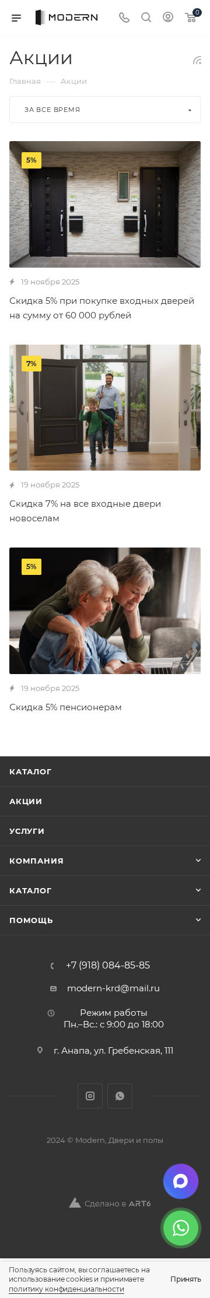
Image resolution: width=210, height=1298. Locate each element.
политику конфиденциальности (66, 1289)
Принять (185, 1279)
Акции (26, 801)
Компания (36, 860)
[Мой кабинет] (168, 18)
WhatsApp (119, 1095)
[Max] (180, 1181)
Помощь (31, 920)
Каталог (30, 771)
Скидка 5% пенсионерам (65, 707)
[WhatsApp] (180, 1228)
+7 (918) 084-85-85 (108, 965)
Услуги (27, 831)
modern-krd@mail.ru (113, 988)
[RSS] (197, 59)
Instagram (90, 1095)
